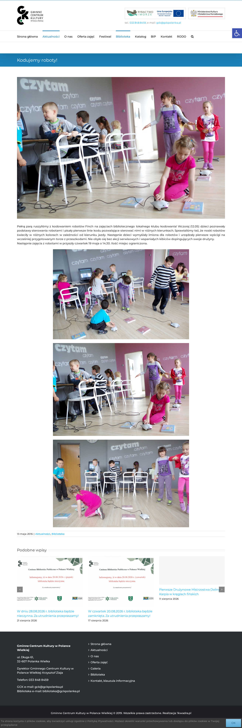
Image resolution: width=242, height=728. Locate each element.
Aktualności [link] (42, 533)
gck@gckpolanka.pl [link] (168, 22)
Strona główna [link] (101, 644)
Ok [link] (233, 723)
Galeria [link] (96, 668)
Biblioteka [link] (58, 533)
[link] (237, 33)
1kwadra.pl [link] (184, 713)
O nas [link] (95, 656)
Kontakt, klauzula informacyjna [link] (113, 681)
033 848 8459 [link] (138, 22)
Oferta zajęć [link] (99, 662)
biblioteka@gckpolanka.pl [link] (61, 691)
